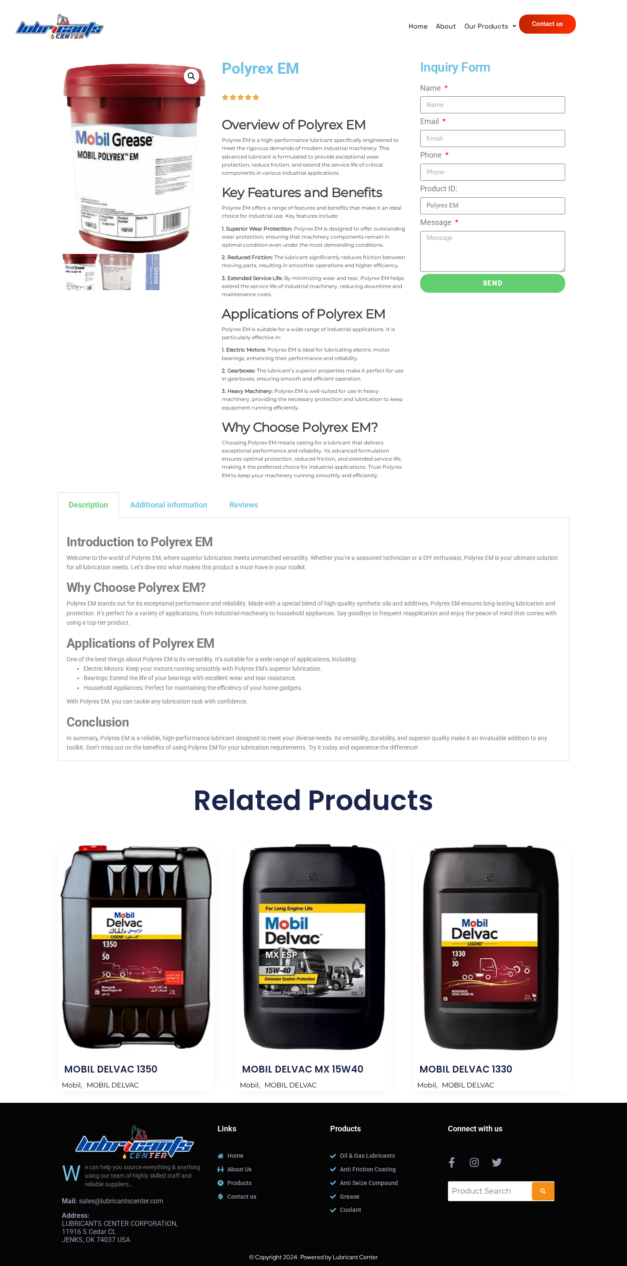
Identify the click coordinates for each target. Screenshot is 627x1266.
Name (431, 88)
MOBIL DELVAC (113, 1085)
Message (436, 222)
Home (418, 26)
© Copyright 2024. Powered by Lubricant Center (313, 1257)
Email (430, 121)
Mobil (71, 1085)
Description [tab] (88, 504)
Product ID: (438, 188)
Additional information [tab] (168, 504)
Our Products (486, 26)
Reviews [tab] (243, 504)
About (446, 26)
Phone (432, 154)
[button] (191, 76)
